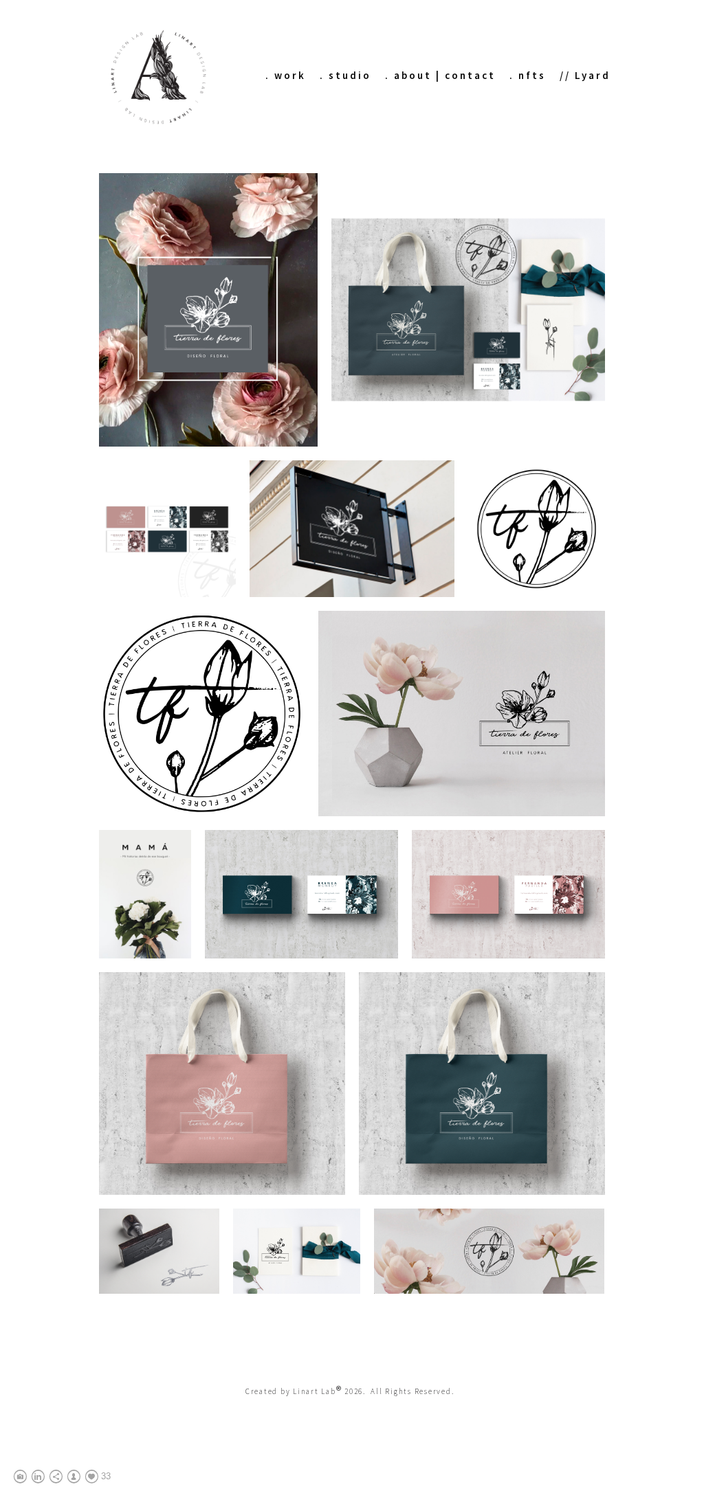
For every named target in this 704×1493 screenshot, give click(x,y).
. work (285, 75)
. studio (345, 75)
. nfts (527, 75)
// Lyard (585, 75)
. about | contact (440, 75)
